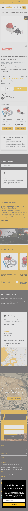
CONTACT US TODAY (14, 398)
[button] (26, 45)
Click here (18, 144)
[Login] (20, 7)
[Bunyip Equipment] (9, 7)
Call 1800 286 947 (7, 479)
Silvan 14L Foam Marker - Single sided (20, 120)
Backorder (21, 88)
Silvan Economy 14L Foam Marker (7, 120)
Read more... (5, 220)
